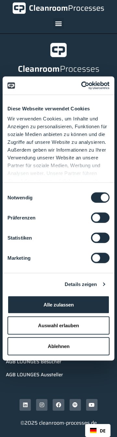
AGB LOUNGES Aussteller (34, 375)
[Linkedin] (25, 404)
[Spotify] (75, 404)
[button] (58, 23)
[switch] (100, 217)
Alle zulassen (59, 304)
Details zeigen (81, 284)
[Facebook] (58, 404)
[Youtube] (92, 404)
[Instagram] (41, 404)
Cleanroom (66, 8)
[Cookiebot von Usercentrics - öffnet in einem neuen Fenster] (83, 85)
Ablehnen (59, 346)
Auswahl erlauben (58, 325)
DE (103, 431)
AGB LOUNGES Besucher (33, 362)
